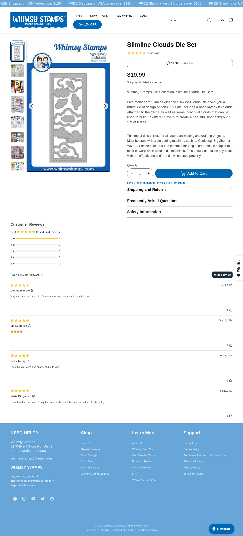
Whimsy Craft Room (144, 449)
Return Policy (192, 449)
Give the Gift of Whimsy (95, 473)
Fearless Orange (147, 529)
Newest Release (90, 449)
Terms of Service (194, 473)
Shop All (86, 442)
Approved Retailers (22, 485)
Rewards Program (143, 461)
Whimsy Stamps (113, 525)
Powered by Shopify (97, 529)
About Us (137, 442)
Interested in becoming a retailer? (32, 480)
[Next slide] (105, 106)
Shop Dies (87, 461)
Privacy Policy (192, 467)
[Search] (209, 20)
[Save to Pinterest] (105, 45)
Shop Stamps (89, 455)
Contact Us (190, 442)
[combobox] (190, 20)
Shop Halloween (90, 467)
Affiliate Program (142, 467)
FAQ (134, 473)
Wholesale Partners (144, 479)
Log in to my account (24, 476)
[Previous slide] (32, 106)
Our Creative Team (143, 455)
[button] (80, 15)
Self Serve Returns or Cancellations (205, 455)
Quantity (132, 165)
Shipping (132, 82)
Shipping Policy (193, 461)
